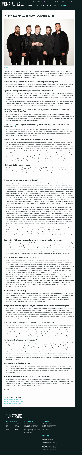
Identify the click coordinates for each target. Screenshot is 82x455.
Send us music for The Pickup (53, 1)
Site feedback (49, 449)
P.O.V (36, 5)
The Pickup (62, 5)
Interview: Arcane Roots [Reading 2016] (13, 401)
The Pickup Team (28, 432)
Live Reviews (48, 441)
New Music (47, 439)
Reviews (53, 5)
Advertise (17, 428)
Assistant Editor (30, 428)
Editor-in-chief (31, 425)
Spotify (46, 429)
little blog (13, 125)
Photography (48, 442)
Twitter (46, 423)
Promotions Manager (32, 429)
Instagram (47, 426)
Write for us (48, 446)
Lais (6, 67)
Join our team (65, 1)
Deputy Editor (30, 426)
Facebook (49, 425)
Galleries (44, 5)
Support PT (17, 429)
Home (7, 423)
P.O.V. (7, 428)
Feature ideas (49, 447)
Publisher (29, 423)
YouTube (48, 428)
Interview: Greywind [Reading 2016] (12, 399)
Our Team (17, 426)
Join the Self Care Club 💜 (39, 1)
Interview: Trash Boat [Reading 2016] (13, 403)
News (23, 5)
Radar (30, 5)
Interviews (17, 425)
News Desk (31, 431)
